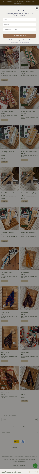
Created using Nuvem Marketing (19, 42)
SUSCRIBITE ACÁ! (20, 35)
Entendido (33, 471)
